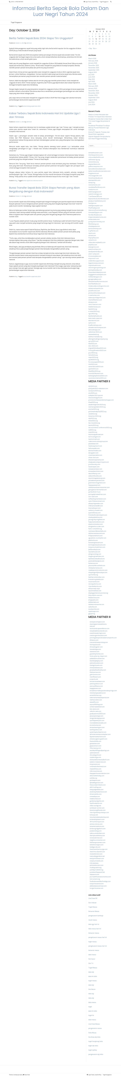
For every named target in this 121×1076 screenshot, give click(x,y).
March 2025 (92, 84)
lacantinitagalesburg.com (96, 478)
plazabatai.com (93, 444)
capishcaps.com (93, 611)
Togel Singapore (104, 1)
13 (109, 36)
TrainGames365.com (95, 196)
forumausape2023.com (96, 362)
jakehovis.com (93, 540)
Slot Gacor (91, 959)
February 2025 (93, 86)
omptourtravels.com (96, 861)
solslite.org (93, 778)
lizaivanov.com (94, 651)
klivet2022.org (93, 421)
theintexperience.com (95, 155)
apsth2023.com (93, 369)
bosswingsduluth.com (95, 543)
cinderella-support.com (96, 261)
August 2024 (92, 100)
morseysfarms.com (94, 584)
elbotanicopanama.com (96, 460)
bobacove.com (93, 563)
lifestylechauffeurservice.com (98, 281)
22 (93, 41)
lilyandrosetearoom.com (98, 737)
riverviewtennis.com (95, 586)
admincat (29, 43)
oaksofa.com (92, 607)
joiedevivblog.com (96, 831)
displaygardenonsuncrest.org (98, 593)
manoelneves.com (94, 185)
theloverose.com (95, 672)
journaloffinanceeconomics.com (100, 877)
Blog (16, 106)
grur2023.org (92, 353)
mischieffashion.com (95, 300)
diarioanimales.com (94, 451)
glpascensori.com (95, 746)
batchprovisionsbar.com (96, 577)
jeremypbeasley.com (95, 270)
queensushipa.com (94, 249)
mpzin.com (91, 233)
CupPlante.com (93, 231)
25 (103, 41)
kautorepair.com (93, 467)
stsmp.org (91, 183)
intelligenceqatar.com (95, 206)
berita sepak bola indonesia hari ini (33, 180)
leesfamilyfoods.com (95, 316)
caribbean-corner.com (97, 808)
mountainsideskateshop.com (99, 817)
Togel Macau (92, 907)
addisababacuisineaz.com (98, 886)
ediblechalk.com (93, 602)
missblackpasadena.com (98, 693)
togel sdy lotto (93, 1046)
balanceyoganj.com (94, 192)
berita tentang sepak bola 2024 (31, 106)
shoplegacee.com (94, 226)
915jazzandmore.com (95, 536)
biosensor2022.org (94, 416)
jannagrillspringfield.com (96, 520)
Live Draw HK (92, 898)
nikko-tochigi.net (95, 806)
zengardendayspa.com (97, 718)
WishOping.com (93, 224)
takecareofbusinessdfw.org (97, 210)
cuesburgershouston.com (98, 635)
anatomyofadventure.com (98, 792)
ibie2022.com (92, 344)
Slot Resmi (91, 989)
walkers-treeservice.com (98, 762)
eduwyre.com (92, 302)
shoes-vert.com (93, 457)
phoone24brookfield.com (96, 566)
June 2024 (91, 104)
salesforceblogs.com (95, 194)
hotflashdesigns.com (95, 277)
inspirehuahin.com (94, 265)
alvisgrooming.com (94, 554)
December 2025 (93, 65)
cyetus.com (92, 323)
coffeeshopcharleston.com (97, 499)
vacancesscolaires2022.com (97, 378)
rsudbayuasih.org (95, 867)
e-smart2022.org (93, 311)
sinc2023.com (92, 393)
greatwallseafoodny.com (98, 670)
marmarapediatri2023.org (96, 407)
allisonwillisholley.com (97, 776)
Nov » (95, 48)
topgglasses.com (95, 688)
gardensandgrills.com (97, 801)
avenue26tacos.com (96, 686)
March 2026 (92, 58)
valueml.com (92, 240)
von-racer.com (93, 497)
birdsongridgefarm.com (97, 829)
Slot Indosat (92, 903)
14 (89, 39)
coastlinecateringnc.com (98, 633)
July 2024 (91, 102)
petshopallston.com (96, 684)
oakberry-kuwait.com (95, 510)
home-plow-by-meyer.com (98, 656)
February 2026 (93, 61)
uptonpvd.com (94, 753)
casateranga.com (95, 757)
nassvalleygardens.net (97, 856)
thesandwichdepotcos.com (97, 272)
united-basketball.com (97, 707)
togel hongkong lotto (95, 1041)
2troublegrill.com (95, 755)
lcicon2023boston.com (95, 373)
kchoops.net (94, 815)
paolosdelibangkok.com (96, 561)
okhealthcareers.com (95, 153)
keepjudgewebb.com (96, 789)
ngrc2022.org (92, 314)
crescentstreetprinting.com (99, 642)
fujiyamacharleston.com (96, 522)
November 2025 (93, 68)
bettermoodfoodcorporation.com (99, 171)
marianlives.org (93, 162)
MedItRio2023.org (94, 371)
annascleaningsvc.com (97, 727)
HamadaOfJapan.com (95, 212)
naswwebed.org (93, 334)
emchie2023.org (93, 409)
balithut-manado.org (95, 337)
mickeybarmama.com (95, 568)
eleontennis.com (93, 321)
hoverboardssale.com (95, 178)
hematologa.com (95, 649)
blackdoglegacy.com (96, 661)
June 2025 (91, 77)
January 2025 (92, 88)
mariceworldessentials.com (97, 531)
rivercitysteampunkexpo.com (99, 812)
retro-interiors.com (94, 304)
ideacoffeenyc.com (94, 474)
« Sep (90, 48)
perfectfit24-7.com (94, 492)
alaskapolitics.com (94, 180)
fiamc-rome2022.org (95, 529)
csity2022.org (92, 432)
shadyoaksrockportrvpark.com (98, 462)
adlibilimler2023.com (95, 332)
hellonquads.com (94, 448)
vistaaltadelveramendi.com (98, 631)
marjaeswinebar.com (95, 469)
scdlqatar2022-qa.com (95, 395)
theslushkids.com (95, 741)
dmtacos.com (94, 640)
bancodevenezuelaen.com (96, 169)
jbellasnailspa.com (94, 549)
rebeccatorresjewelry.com (96, 242)
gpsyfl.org (91, 614)
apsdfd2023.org (93, 360)
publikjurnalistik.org (96, 870)
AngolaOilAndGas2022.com (97, 348)
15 (93, 39)
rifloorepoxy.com (95, 748)
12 (106, 36)
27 (109, 41)
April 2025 (91, 81)
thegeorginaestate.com (96, 556)
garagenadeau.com (94, 279)
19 (106, 39)
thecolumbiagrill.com (95, 398)
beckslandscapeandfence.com (99, 629)
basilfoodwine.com (96, 803)
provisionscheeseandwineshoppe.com (101, 400)
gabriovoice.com (95, 674)
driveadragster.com (96, 647)
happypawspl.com (94, 485)
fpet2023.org (92, 309)
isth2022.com (92, 386)
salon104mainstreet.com (96, 501)
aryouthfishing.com (96, 704)
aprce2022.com (93, 341)
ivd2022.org (92, 430)
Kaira (20, 1074)
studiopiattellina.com (95, 517)
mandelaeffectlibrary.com (96, 187)
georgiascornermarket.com (97, 490)
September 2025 (93, 70)
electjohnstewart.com (97, 858)
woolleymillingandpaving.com (99, 750)
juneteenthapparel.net (97, 872)
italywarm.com (94, 874)
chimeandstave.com (96, 668)
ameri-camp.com (93, 254)
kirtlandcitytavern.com (97, 819)
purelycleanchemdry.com (96, 222)
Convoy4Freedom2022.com (97, 350)
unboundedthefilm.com (96, 157)
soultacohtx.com (93, 609)
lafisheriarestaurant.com (96, 533)
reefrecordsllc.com (96, 700)
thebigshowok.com (96, 665)
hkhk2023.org (93, 355)
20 (109, 39)
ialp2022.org (92, 418)
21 (89, 41)
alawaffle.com (94, 702)
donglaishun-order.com (96, 526)
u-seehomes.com (94, 295)
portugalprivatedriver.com (97, 494)
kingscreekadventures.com (97, 217)
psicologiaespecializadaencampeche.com (103, 638)
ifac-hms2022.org (94, 423)
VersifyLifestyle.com (95, 215)
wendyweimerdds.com (95, 252)
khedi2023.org (93, 402)
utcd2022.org (92, 414)
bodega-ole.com (95, 847)
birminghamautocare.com (96, 545)
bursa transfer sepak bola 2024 (32, 276)
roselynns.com (93, 189)
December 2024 (93, 91)
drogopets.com (93, 600)
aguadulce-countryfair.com (97, 538)
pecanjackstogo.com (96, 716)
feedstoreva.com (93, 598)
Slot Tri (90, 963)
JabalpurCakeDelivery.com (97, 201)
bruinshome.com (95, 725)
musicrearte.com (93, 582)
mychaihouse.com (94, 552)
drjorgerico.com (93, 247)
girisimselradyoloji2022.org (97, 411)
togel (69, 146)
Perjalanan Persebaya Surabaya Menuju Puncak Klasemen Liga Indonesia (99, 128)
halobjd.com (92, 203)
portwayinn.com (95, 780)
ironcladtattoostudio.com (98, 723)
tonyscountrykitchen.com (96, 547)
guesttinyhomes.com (97, 654)
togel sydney (92, 1050)
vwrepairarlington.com (97, 622)
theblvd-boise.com (94, 307)
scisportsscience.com (97, 884)
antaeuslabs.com (94, 219)
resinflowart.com (95, 677)
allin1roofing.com (95, 787)
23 (96, 41)
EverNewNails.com (94, 284)
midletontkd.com (95, 799)
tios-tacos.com (94, 709)
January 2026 (92, 63)
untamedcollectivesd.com (98, 766)
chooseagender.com (95, 176)
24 (99, 41)
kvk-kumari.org (95, 879)
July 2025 (91, 75)
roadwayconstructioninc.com (97, 570)
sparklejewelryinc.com (97, 720)
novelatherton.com (96, 854)
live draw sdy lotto (94, 1037)
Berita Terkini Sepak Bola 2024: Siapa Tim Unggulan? (41, 38)
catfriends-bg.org (94, 160)
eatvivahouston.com (96, 663)
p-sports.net (94, 679)
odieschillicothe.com (95, 476)
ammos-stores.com (96, 824)
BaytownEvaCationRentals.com (98, 199)
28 (89, 44)
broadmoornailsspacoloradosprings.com (103, 691)
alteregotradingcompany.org (98, 339)
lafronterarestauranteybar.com (100, 734)
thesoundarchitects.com (98, 785)
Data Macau (92, 1033)
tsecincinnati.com (94, 439)
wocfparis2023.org (94, 391)
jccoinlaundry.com (94, 464)
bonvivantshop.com (94, 229)
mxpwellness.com (95, 769)
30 (96, 44)
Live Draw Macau (94, 1024)
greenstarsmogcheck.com (96, 483)
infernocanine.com (96, 771)
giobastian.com (95, 743)
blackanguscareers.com (97, 842)
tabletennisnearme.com (96, 604)
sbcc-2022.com (93, 346)
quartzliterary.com (94, 513)
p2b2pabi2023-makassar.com (98, 388)
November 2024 (93, 93)
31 (99, 44)
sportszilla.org (93, 575)
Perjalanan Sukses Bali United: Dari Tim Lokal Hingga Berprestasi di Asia (100, 121)
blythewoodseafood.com (96, 559)
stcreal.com (92, 235)
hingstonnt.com (93, 173)
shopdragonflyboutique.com (97, 572)
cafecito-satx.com (95, 711)
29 (93, 44)
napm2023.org (93, 357)
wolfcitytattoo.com (96, 730)
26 (106, 41)
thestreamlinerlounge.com (98, 849)
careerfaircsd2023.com (95, 367)
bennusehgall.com (94, 437)
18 (103, 39)
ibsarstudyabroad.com (95, 434)
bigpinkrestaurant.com (96, 263)
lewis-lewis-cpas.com (95, 318)
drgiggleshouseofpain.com (97, 275)
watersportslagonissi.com (96, 298)
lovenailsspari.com (94, 508)
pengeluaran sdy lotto (95, 1054)
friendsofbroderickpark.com (97, 515)
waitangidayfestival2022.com (97, 376)
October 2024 (92, 95)
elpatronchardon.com (95, 524)
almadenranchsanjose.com (97, 327)
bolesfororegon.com (96, 845)
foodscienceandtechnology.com (100, 881)
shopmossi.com (95, 764)
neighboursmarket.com (97, 840)
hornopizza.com (95, 645)
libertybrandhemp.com (97, 835)
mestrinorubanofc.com (97, 852)
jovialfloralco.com (94, 291)
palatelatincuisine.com (97, 658)
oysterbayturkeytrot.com (98, 732)
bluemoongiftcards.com (97, 810)
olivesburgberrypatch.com (98, 739)
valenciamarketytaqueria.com (99, 697)
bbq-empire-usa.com (95, 595)
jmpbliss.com (92, 245)
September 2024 (93, 98)
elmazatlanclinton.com (95, 471)
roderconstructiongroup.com (98, 441)
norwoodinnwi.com (96, 838)
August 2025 (92, 72)
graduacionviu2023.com (97, 714)
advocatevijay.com (94, 330)
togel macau (92, 942)
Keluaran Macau (93, 911)
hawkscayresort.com (95, 446)
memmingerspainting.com (97, 268)
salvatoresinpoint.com (95, 288)
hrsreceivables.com (94, 256)
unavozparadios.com (95, 455)
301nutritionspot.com (97, 822)
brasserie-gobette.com (96, 579)
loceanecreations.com (97, 826)
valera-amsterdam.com (97, 833)
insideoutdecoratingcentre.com (98, 286)
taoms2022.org (93, 425)
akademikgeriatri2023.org (97, 405)
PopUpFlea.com (93, 238)
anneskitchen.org (95, 695)
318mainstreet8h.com (95, 506)
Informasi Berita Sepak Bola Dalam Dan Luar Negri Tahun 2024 (60, 11)
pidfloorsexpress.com (95, 166)
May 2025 (91, 79)
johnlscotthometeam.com (96, 293)
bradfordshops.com (94, 325)
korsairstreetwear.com (97, 681)
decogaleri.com (93, 453)
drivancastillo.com (96, 794)
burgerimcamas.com (96, 888)
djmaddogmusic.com (96, 783)
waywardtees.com (94, 164)
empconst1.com (93, 258)
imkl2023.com (92, 364)
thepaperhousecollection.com (99, 773)
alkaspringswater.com (95, 503)
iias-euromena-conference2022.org (100, 428)
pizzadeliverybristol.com (96, 480)
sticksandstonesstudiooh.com (99, 760)
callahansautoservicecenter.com (99, 487)
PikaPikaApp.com (94, 208)
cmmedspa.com (95, 796)
